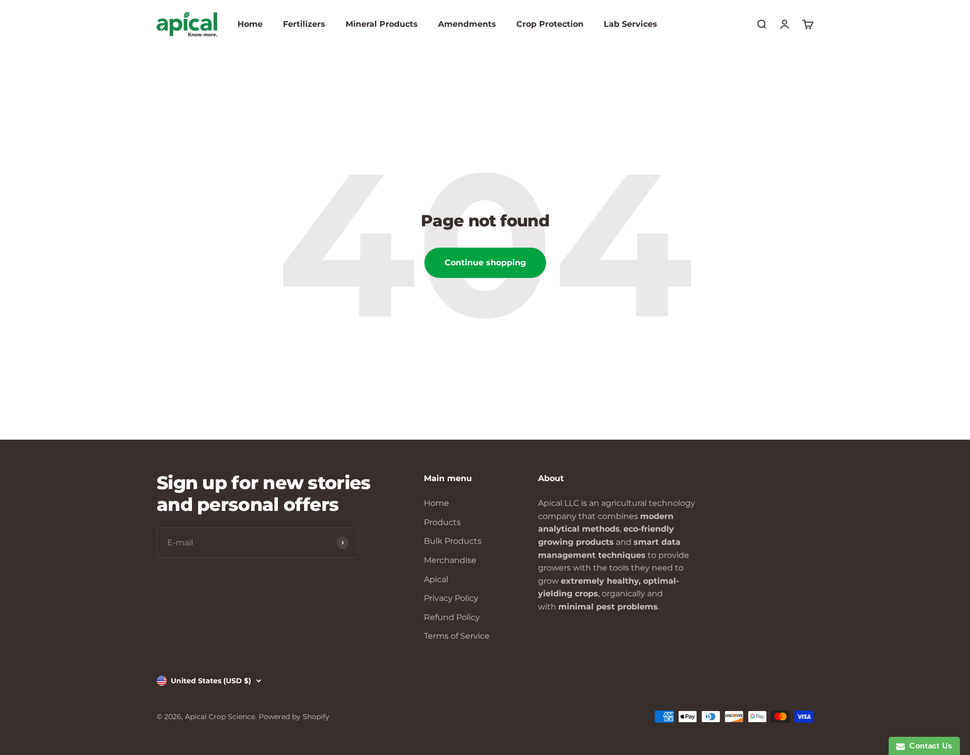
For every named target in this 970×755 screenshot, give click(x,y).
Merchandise (450, 560)
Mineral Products (382, 24)
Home (250, 24)
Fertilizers (304, 24)
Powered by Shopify (294, 716)
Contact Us (928, 745)
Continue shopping (485, 262)
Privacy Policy (451, 598)
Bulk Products (452, 541)
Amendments (467, 24)
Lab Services (630, 24)
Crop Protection (550, 24)
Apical (436, 579)
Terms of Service (457, 636)
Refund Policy (452, 617)
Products (442, 522)
